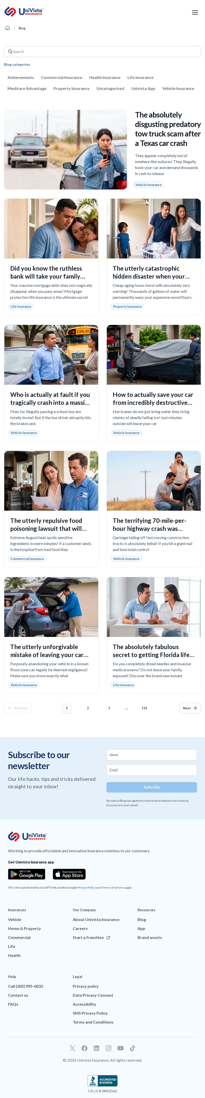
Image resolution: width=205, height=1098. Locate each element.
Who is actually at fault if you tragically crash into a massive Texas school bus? (50, 402)
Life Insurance (141, 77)
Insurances (17, 910)
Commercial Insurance (61, 77)
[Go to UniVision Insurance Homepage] (24, 11)
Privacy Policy (87, 887)
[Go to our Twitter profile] (73, 1048)
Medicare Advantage (27, 88)
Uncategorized (110, 88)
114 (145, 706)
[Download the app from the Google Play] (26, 874)
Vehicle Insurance (178, 88)
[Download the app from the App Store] (69, 874)
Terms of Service (113, 887)
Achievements (21, 77)
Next (187, 708)
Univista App (143, 88)
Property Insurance (72, 88)
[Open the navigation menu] (195, 12)
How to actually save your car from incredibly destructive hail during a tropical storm (153, 402)
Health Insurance (104, 77)
